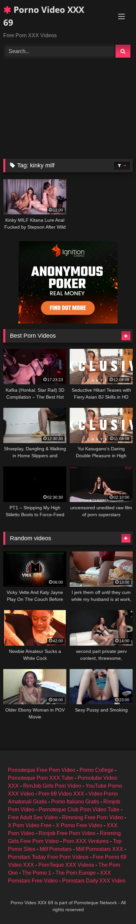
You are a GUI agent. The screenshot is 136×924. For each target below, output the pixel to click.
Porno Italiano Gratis (75, 801)
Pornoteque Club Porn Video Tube (79, 809)
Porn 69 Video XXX (61, 794)
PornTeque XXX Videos (66, 865)
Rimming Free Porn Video (92, 817)
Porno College (97, 770)
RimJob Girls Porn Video (52, 786)
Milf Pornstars (56, 849)
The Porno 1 (36, 873)
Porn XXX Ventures (86, 841)
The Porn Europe (75, 873)
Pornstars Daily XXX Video (93, 880)
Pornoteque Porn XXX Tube (40, 778)
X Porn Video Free (29, 825)
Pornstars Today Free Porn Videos (48, 857)
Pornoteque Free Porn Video (41, 770)
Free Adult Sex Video (33, 817)
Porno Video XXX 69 (43, 16)
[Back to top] (115, 904)
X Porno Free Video (79, 825)
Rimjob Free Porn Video (67, 833)
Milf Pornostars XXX (99, 849)
